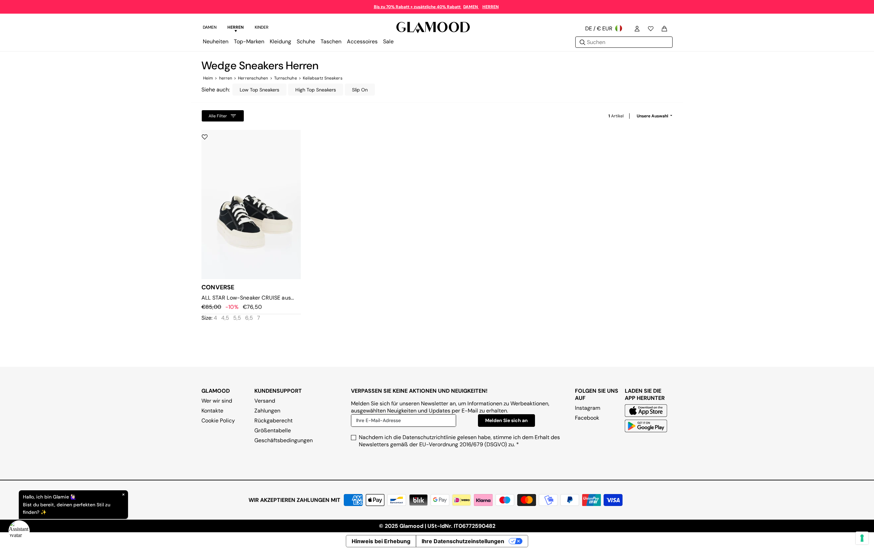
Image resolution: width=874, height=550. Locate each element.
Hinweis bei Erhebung (381, 541)
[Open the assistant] (19, 530)
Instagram (587, 407)
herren (225, 78)
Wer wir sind (216, 400)
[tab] (209, 28)
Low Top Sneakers (259, 90)
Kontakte (212, 410)
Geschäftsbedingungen (283, 440)
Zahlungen (267, 410)
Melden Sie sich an (506, 420)
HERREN (490, 7)
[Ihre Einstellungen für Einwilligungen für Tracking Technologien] (862, 538)
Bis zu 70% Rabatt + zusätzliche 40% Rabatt (418, 7)
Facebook (587, 417)
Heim (208, 78)
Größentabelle (272, 430)
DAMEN (471, 7)
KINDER (261, 27)
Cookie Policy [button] (218, 420)
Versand (264, 400)
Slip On (360, 90)
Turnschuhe (285, 78)
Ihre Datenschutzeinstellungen (463, 541)
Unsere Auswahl (653, 116)
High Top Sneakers (315, 90)
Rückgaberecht (273, 420)
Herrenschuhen (253, 78)
